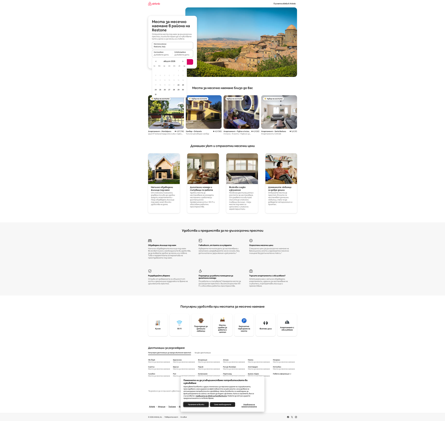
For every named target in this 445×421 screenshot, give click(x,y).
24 (156, 90)
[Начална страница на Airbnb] (154, 3)
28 (174, 90)
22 (178, 85)
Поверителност (171, 417)
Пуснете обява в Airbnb (285, 3)
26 (165, 90)
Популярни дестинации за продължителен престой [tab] (169, 353)
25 (160, 90)
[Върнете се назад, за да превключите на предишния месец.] (156, 61)
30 (183, 90)
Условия (183, 417)
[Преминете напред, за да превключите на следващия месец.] (182, 61)
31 (155, 94)
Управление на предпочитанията (249, 405)
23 (183, 85)
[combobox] (172, 46)
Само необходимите (222, 404)
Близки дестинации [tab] (203, 353)
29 (178, 90)
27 (169, 90)
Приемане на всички (196, 404)
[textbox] (162, 54)
